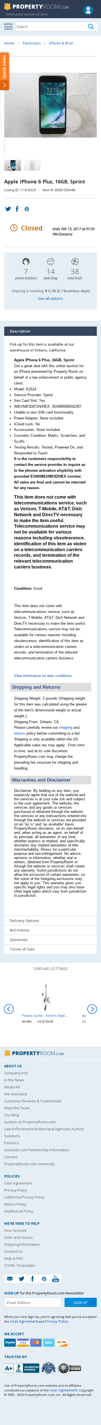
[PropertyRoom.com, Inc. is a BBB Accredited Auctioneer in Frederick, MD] (22, 1368)
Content (5, 71)
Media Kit (12, 1086)
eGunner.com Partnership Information (36, 1149)
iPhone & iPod (61, 43)
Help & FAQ (13, 1258)
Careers (11, 1156)
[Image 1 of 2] (50, 105)
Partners (11, 1142)
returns (19, 733)
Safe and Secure (18, 1237)
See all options (50, 298)
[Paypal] (10, 1343)
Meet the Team (17, 1107)
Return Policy (15, 1204)
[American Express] (49, 1343)
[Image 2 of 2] (32, 165)
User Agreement (18, 1183)
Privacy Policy (15, 1190)
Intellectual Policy (18, 1211)
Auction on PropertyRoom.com (30, 1121)
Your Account (15, 1230)
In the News (14, 1079)
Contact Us (13, 1251)
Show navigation (9, 26)
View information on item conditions (43, 676)
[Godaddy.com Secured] (70, 1368)
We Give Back (15, 1093)
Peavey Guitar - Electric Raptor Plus (48, 1015)
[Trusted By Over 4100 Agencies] (49, 1368)
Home (9, 43)
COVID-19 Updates (19, 1265)
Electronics (32, 43)
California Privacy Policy (24, 1197)
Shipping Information (22, 1244)
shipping (65, 727)
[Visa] (23, 1343)
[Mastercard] (36, 1343)
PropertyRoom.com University (29, 1163)
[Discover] (62, 1343)
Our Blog (11, 1114)
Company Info (16, 1072)
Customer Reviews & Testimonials (33, 1100)
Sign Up (81, 1302)
